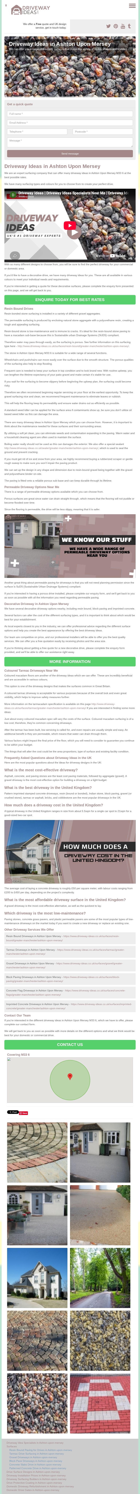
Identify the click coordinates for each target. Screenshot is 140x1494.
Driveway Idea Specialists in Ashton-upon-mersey (35, 1442)
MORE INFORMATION (70, 661)
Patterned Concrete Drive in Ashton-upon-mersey (37, 1468)
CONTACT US (70, 1044)
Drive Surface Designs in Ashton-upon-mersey (33, 1471)
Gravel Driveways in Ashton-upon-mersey (33, 1457)
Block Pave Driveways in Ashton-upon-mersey (35, 1460)
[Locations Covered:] (6, 5)
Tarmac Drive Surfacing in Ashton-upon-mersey (36, 1453)
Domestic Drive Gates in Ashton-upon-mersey (33, 1490)
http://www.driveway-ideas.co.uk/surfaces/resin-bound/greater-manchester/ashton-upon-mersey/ (73, 346)
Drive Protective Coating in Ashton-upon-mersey (34, 1482)
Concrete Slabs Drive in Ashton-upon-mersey (35, 1464)
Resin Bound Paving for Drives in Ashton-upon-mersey (40, 1450)
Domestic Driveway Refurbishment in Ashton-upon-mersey (40, 1486)
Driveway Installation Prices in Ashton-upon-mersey (36, 1475)
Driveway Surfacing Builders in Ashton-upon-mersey (36, 1479)
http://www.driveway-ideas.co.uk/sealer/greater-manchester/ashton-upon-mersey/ (51, 448)
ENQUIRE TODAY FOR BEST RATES (70, 299)
